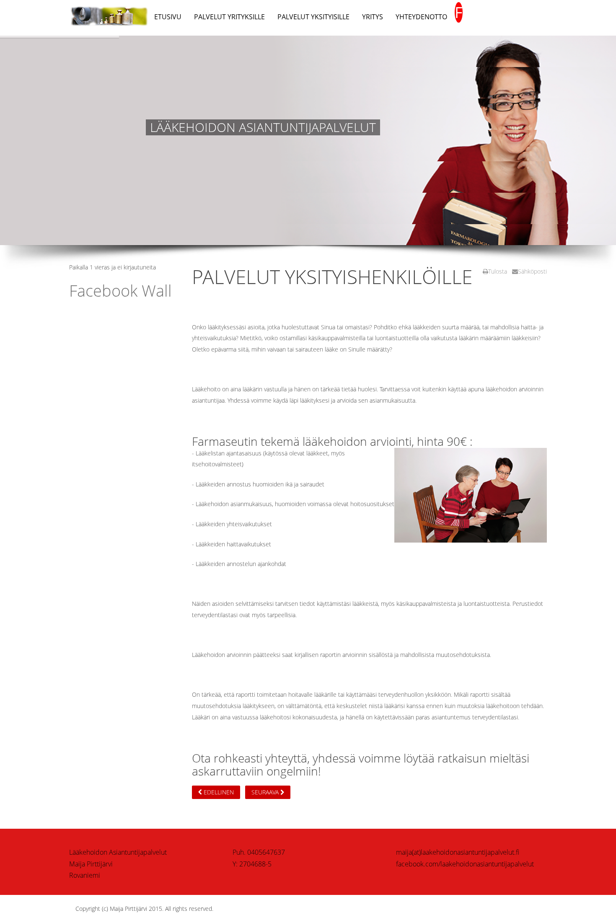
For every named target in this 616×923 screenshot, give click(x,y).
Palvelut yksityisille (313, 16)
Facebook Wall (120, 290)
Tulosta (497, 271)
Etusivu (167, 16)
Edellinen (218, 792)
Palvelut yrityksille (229, 16)
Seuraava (265, 792)
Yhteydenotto (421, 16)
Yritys (372, 16)
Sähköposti (532, 271)
